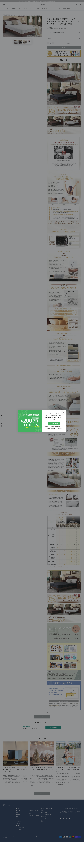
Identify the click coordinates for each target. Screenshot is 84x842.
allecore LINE (54, 423)
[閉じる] (63, 412)
